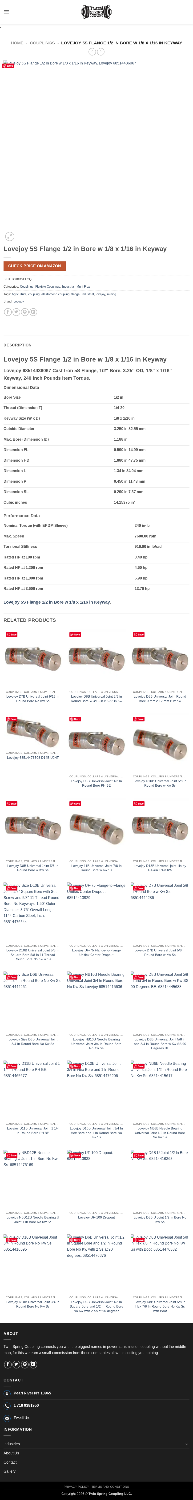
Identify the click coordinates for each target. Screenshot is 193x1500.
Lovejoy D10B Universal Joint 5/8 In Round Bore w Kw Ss (159, 783)
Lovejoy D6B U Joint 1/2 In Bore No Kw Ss (160, 1219)
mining (111, 294)
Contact (10, 1462)
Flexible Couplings (47, 286)
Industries (12, 1444)
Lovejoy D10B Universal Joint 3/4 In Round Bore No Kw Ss (32, 1304)
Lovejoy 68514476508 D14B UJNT (33, 757)
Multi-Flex (83, 286)
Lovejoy (18, 301)
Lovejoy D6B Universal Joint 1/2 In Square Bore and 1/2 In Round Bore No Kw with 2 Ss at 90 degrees (96, 1306)
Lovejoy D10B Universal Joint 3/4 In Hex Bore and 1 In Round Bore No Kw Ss (96, 1132)
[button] (6, 11)
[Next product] (92, 51)
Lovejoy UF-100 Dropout (96, 1217)
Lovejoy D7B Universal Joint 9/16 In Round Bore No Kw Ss (32, 699)
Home (17, 42)
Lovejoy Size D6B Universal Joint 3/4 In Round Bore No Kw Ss (32, 1041)
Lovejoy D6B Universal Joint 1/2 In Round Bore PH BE (96, 783)
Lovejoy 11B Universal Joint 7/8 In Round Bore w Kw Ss (96, 868)
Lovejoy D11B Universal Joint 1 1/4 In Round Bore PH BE (33, 1130)
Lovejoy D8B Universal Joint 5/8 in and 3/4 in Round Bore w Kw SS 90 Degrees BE (160, 1043)
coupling (34, 294)
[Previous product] (100, 51)
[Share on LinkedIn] (33, 312)
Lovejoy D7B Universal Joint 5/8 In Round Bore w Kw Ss (159, 952)
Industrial (68, 286)
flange (75, 294)
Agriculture (19, 294)
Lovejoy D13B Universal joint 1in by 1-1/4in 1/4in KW (160, 868)
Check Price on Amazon (34, 266)
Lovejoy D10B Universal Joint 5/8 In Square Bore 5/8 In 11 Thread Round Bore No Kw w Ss (32, 954)
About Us (11, 1453)
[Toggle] (186, 1444)
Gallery (10, 1471)
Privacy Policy (76, 1486)
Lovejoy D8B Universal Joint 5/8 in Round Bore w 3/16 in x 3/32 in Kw (96, 699)
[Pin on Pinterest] (25, 312)
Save (10, 66)
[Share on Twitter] (16, 312)
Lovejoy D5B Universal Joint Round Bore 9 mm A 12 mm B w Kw (160, 699)
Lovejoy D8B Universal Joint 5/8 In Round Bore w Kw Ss (32, 868)
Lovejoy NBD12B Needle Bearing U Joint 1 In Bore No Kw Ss (33, 1219)
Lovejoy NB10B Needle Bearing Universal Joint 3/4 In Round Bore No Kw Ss (96, 1043)
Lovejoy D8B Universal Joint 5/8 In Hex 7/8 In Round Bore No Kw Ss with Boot (159, 1306)
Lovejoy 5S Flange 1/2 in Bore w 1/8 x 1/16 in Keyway (57, 602)
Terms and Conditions (110, 1486)
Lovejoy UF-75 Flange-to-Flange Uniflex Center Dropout (96, 952)
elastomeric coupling (55, 294)
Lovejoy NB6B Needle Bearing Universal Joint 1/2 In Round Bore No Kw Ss (160, 1132)
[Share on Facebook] (8, 312)
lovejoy (100, 294)
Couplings (42, 42)
